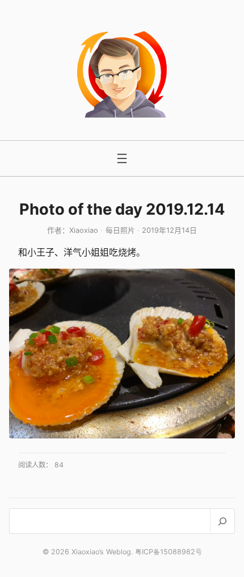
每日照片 (120, 230)
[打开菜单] (122, 158)
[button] (122, 353)
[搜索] (222, 521)
